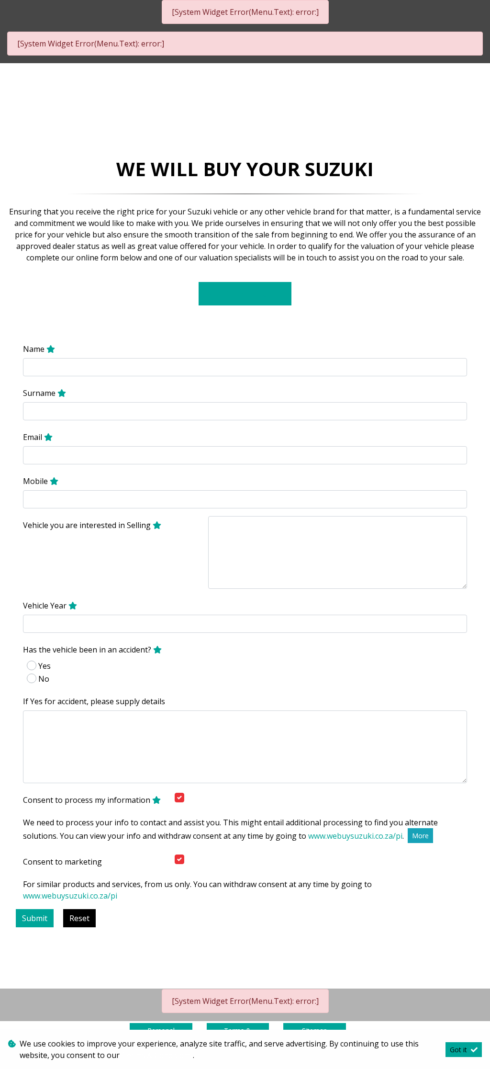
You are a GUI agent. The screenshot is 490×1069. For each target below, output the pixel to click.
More (420, 835)
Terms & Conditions (157, 1055)
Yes (44, 666)
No (43, 679)
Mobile (36, 481)
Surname (40, 393)
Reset (79, 918)
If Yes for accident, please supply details (94, 701)
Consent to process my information (87, 800)
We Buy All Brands (245, 293)
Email (33, 437)
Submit (34, 918)
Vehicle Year (45, 605)
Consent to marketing (62, 861)
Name (34, 349)
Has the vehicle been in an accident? (88, 649)
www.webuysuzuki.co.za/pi (355, 836)
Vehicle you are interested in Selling (88, 525)
